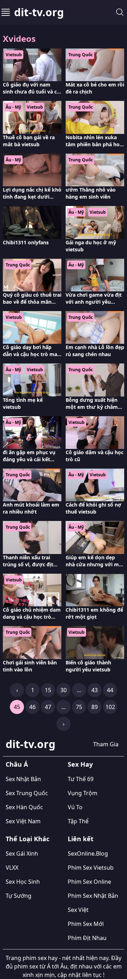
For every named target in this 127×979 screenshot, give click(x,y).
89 (94, 707)
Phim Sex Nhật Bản (93, 896)
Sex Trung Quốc (27, 793)
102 (110, 707)
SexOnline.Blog (88, 853)
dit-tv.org (39, 12)
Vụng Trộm (82, 793)
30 (63, 690)
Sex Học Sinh (23, 881)
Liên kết (80, 839)
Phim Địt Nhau (87, 938)
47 (48, 707)
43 (94, 690)
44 (110, 690)
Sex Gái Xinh (22, 853)
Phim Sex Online (89, 881)
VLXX (12, 867)
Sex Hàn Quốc (24, 807)
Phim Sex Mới (86, 924)
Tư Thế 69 (80, 779)
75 (79, 707)
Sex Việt (78, 910)
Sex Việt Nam (23, 821)
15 (48, 690)
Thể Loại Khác (27, 839)
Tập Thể (78, 821)
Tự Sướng (18, 896)
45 (17, 707)
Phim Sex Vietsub (91, 867)
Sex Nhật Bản (23, 779)
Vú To (75, 807)
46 (32, 707)
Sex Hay (80, 764)
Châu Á (17, 764)
